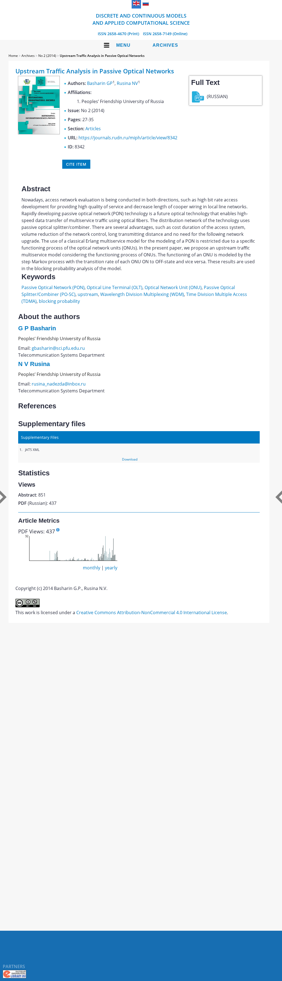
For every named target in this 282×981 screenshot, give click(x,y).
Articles (93, 129)
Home (13, 55)
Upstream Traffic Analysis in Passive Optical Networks (102, 55)
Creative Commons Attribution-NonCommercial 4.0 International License (151, 612)
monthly (91, 568)
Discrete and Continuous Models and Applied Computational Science (141, 19)
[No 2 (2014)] (39, 133)
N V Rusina (34, 364)
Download (129, 459)
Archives (165, 45)
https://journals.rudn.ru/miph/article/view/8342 (127, 138)
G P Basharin (37, 328)
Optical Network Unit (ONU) (173, 287)
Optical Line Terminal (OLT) (114, 287)
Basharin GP (100, 83)
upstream (88, 294)
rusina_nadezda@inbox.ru (59, 384)
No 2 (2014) (47, 55)
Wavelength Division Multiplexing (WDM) (142, 294)
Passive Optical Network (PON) (53, 287)
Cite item (76, 164)
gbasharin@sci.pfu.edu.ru (58, 348)
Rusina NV (127, 83)
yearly (111, 568)
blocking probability (59, 301)
